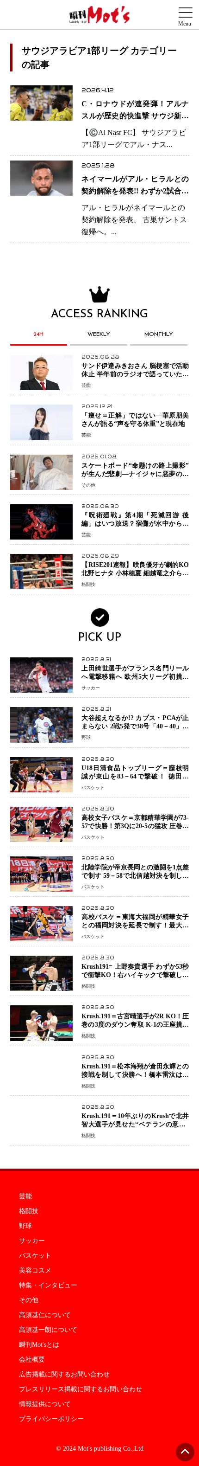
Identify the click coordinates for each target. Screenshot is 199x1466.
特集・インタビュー (48, 1285)
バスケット (35, 1256)
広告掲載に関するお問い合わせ (64, 1374)
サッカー (32, 1241)
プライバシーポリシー (51, 1419)
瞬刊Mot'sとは (39, 1345)
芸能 (25, 1196)
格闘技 (28, 1211)
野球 (25, 1226)
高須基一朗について (48, 1330)
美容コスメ (35, 1270)
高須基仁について (45, 1315)
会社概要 (32, 1360)
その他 (28, 1300)
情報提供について (45, 1404)
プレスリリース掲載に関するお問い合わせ (80, 1389)
